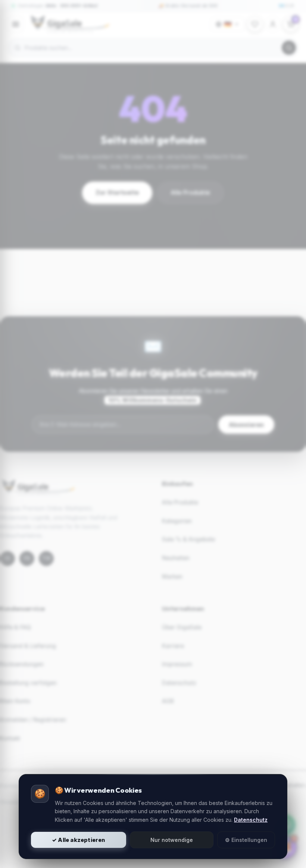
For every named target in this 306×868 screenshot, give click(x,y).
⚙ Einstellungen (246, 840)
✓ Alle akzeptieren (78, 840)
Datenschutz (251, 820)
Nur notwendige (171, 840)
